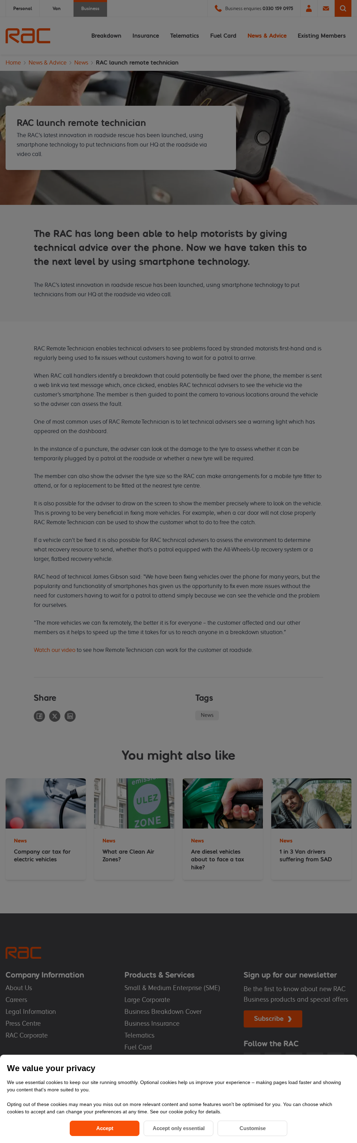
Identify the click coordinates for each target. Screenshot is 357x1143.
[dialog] (178, 1099)
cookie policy (183, 1111)
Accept (104, 1128)
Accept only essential (179, 1128)
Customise (253, 1128)
